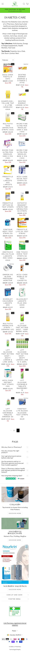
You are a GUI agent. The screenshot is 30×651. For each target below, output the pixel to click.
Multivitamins (17, 43)
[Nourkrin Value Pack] (15, 564)
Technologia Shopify (15, 649)
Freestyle (13, 51)
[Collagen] (15, 494)
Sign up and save (14, 595)
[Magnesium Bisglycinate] (15, 523)
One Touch (5, 53)
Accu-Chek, (21, 51)
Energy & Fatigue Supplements (14, 44)
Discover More (15, 513)
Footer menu (14, 599)
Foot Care (11, 48)
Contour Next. (14, 53)
